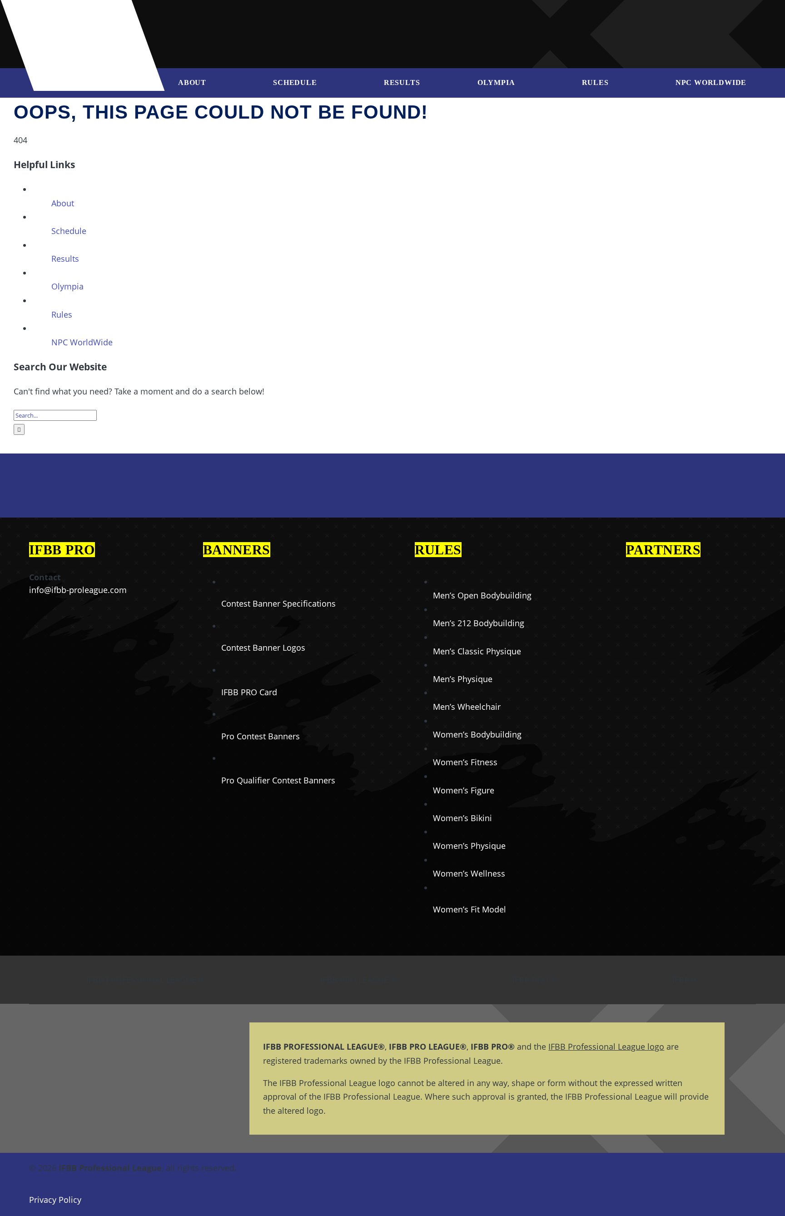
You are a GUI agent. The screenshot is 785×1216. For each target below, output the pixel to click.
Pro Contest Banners (260, 736)
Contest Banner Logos (263, 647)
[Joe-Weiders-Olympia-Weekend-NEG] (568, 18)
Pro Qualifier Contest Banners (278, 780)
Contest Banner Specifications (278, 603)
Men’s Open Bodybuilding (482, 595)
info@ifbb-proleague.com (78, 589)
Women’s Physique (469, 845)
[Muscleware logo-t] (315, 13)
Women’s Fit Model (469, 909)
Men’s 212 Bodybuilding (478, 623)
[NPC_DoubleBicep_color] (664, 570)
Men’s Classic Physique (477, 651)
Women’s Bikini (462, 817)
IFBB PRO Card (249, 692)
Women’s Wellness (469, 873)
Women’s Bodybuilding (477, 734)
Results (65, 258)
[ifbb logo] (87, 13)
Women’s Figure (463, 790)
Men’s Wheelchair (467, 706)
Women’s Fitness (465, 762)
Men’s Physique (462, 678)
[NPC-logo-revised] (421, 17)
